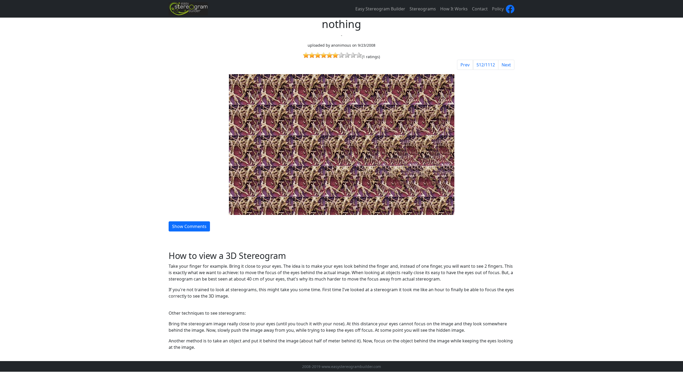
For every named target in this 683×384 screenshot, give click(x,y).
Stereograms (423, 9)
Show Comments (189, 226)
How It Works (454, 9)
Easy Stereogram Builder (380, 9)
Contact (480, 9)
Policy (498, 9)
